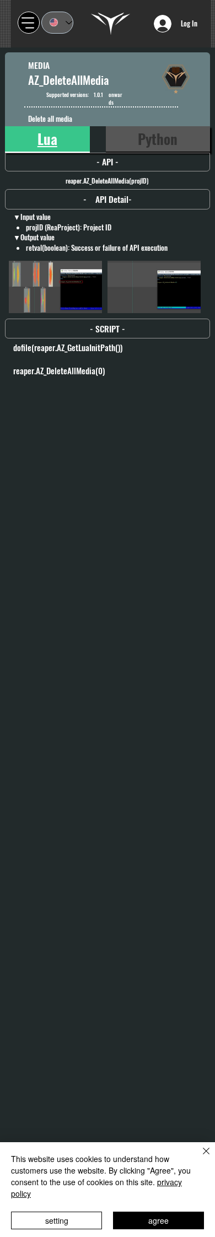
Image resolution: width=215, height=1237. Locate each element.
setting (56, 1220)
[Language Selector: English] (57, 23)
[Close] (199, 1157)
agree (158, 1220)
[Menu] (29, 23)
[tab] (47, 139)
